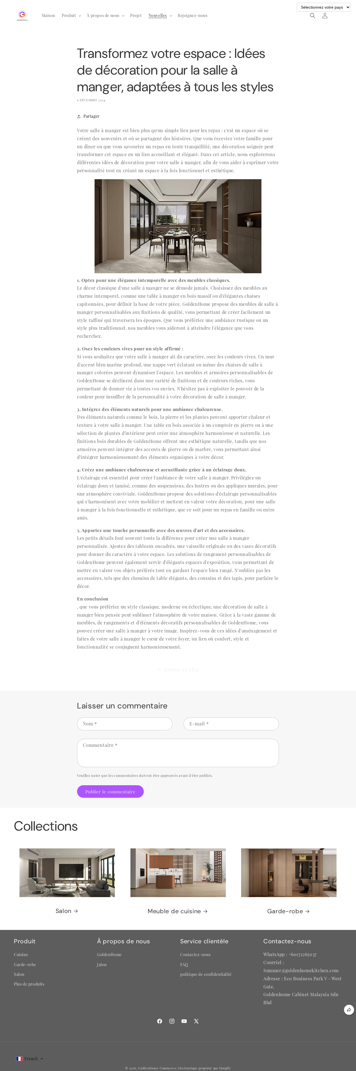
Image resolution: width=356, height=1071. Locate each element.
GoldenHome (148, 1068)
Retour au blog (181, 669)
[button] (70, 15)
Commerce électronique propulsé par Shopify (195, 1068)
